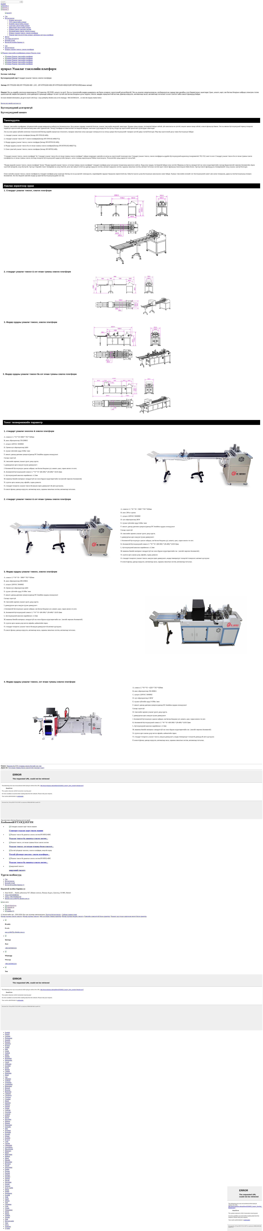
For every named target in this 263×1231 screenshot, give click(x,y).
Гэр (6, 16)
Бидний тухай (10, 40)
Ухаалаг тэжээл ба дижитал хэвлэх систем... (28, 838)
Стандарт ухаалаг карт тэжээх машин (26, 830)
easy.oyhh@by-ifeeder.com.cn (15, 932)
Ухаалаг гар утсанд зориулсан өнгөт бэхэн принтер (128, 916)
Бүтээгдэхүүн (9, 18)
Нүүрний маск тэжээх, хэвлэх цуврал (22, 31)
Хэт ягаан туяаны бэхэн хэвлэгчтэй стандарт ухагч (26, 768)
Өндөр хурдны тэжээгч (31, 916)
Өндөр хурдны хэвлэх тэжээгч (11, 916)
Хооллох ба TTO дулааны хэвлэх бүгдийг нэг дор (24, 766)
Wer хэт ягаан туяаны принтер (50, 916)
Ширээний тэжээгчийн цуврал (20, 27)
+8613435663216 (11, 948)
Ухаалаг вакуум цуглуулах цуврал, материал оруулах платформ (31, 35)
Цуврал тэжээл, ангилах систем (20, 29)
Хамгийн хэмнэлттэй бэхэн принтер (97, 916)
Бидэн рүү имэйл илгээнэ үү (11, 103)
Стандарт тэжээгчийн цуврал (19, 25)
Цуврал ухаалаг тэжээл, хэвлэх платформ (23, 33)
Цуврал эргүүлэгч (15, 20)
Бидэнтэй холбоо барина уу (14, 42)
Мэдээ (7, 37)
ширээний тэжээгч (17, 870)
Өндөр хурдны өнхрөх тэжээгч (72, 916)
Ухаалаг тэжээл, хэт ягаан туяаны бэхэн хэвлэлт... (31, 846)
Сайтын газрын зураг (69, 914)
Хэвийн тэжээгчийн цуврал (19, 24)
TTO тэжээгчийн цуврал (17, 22)
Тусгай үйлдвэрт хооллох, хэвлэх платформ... (29, 854)
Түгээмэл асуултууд (12, 38)
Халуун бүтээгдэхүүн (53, 914)
